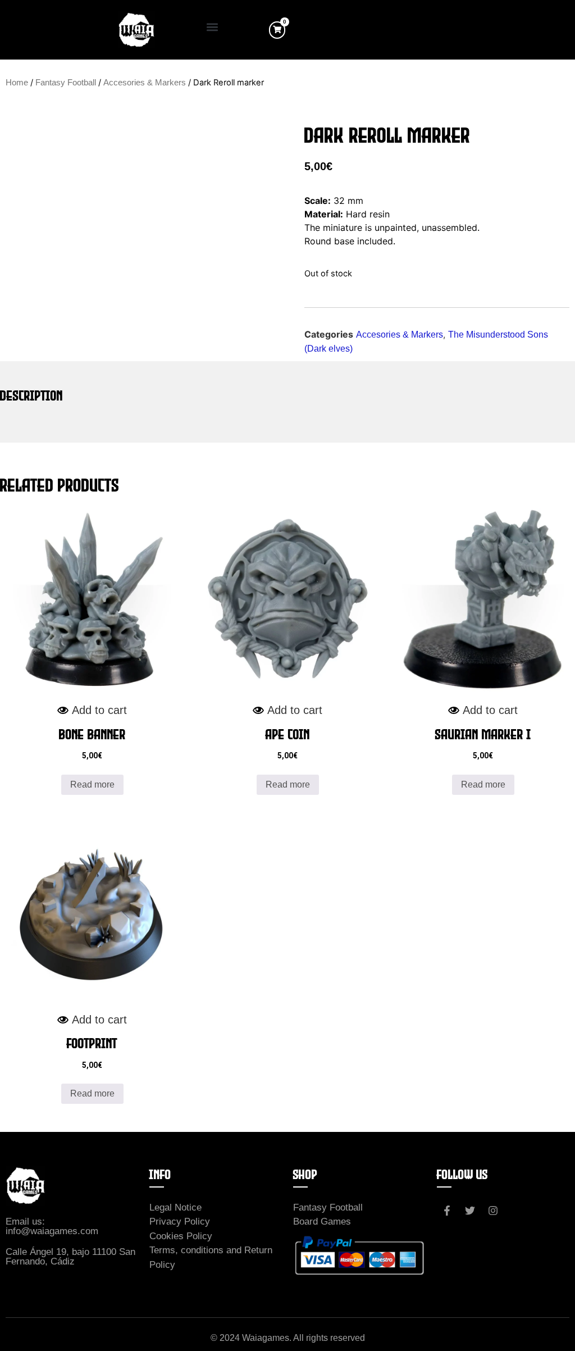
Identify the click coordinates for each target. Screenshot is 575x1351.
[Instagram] (493, 1210)
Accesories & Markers (144, 82)
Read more (92, 784)
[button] (212, 27)
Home (17, 82)
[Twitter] (470, 1210)
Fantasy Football (65, 82)
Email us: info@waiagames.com (52, 1226)
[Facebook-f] (447, 1210)
